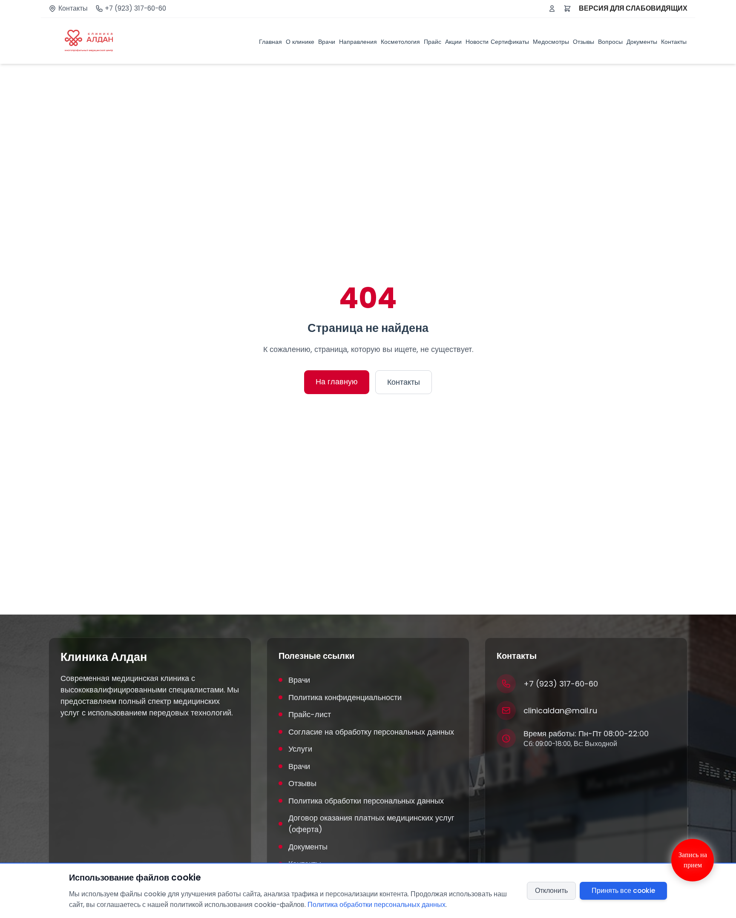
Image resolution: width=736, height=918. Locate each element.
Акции (453, 41)
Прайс (432, 41)
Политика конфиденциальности (345, 697)
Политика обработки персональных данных (366, 800)
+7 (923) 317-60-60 (135, 8)
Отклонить (551, 890)
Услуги (300, 749)
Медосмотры (551, 41)
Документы (642, 41)
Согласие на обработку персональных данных (371, 731)
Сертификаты (510, 41)
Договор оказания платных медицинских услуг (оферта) (371, 823)
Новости (477, 41)
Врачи (326, 41)
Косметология (400, 41)
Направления (358, 41)
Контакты (73, 8)
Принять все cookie (623, 890)
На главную (337, 381)
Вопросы (610, 41)
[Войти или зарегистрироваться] (552, 8)
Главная (270, 41)
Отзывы (583, 41)
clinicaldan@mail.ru (560, 710)
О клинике (300, 41)
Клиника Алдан (103, 657)
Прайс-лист (309, 714)
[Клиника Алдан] (89, 41)
